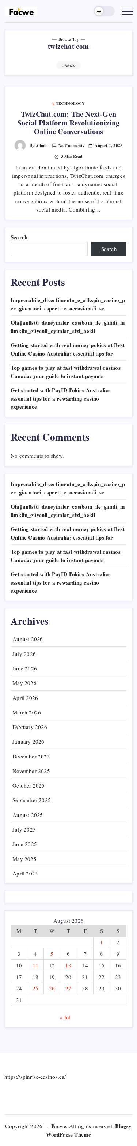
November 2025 (31, 770)
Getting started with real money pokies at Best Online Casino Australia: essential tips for (68, 349)
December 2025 (31, 756)
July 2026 (24, 653)
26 (52, 988)
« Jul (65, 1017)
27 (68, 988)
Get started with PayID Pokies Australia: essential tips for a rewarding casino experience (61, 398)
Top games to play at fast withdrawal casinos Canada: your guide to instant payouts (66, 372)
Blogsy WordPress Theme (89, 1130)
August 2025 (27, 814)
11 (35, 965)
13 (68, 965)
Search (19, 237)
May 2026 (24, 682)
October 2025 (28, 785)
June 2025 (24, 844)
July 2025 (24, 829)
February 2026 (29, 726)
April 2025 (25, 873)
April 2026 (25, 697)
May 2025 (24, 858)
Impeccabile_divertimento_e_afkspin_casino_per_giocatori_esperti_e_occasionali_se (68, 304)
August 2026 (27, 638)
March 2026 (26, 712)
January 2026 (28, 741)
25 (35, 988)
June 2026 (24, 668)
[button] (104, 11)
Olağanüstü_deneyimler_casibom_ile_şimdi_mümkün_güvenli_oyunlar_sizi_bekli (68, 326)
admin (42, 146)
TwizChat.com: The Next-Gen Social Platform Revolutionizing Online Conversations (68, 123)
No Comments (71, 146)
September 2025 (31, 800)
